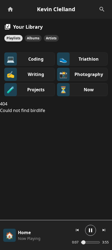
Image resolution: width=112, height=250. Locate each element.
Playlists (13, 38)
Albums (33, 38)
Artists (51, 38)
